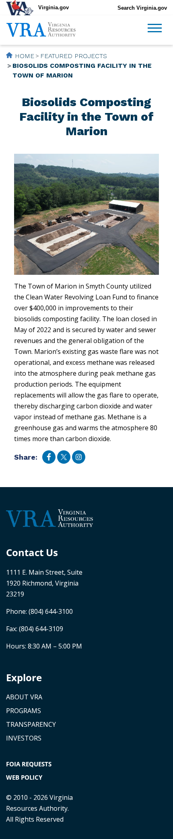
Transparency (31, 724)
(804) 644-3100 (51, 611)
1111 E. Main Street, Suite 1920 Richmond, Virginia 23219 (44, 583)
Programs (23, 710)
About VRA (24, 697)
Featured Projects (73, 56)
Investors (23, 738)
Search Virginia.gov (142, 8)
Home (24, 56)
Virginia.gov (53, 7)
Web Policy (24, 777)
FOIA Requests (28, 764)
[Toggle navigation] (154, 29)
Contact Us (32, 552)
